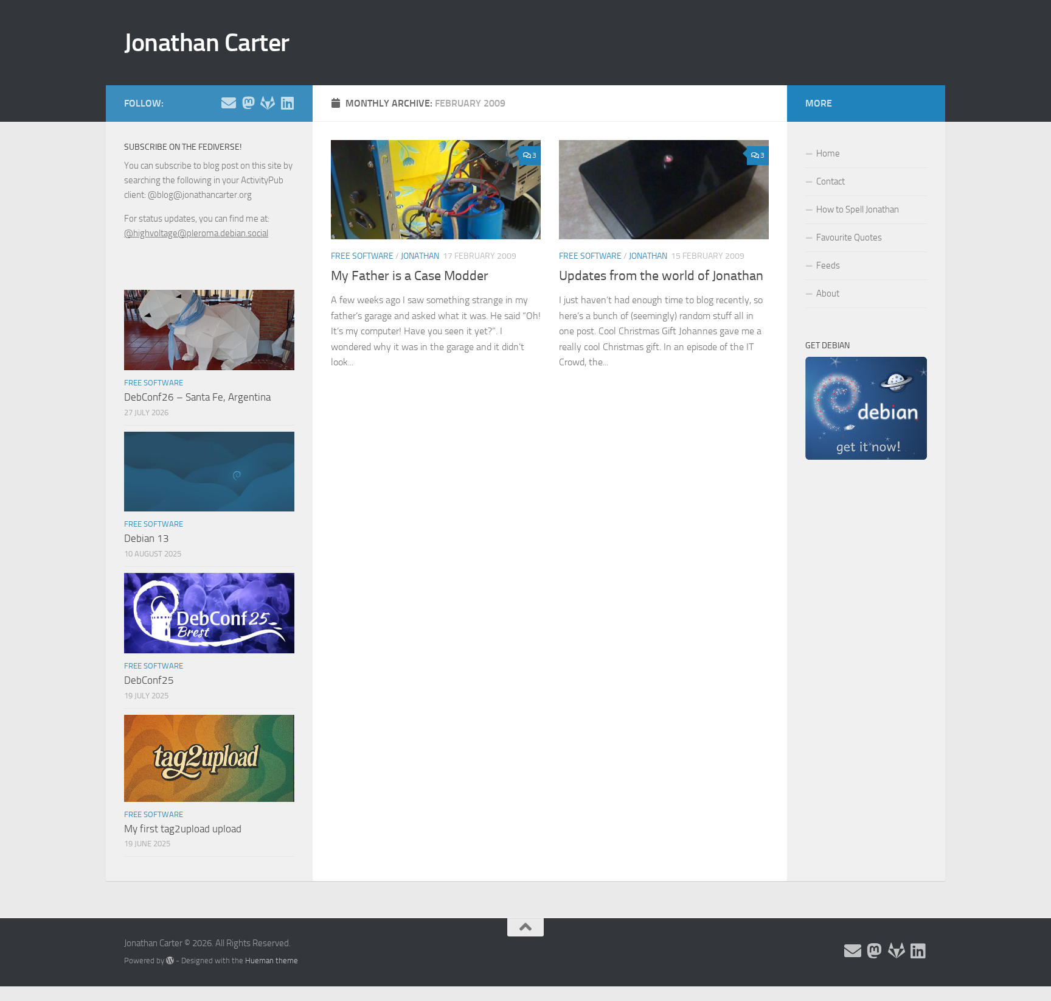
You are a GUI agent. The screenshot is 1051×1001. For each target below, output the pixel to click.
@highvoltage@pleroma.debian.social (196, 233)
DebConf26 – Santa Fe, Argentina (197, 397)
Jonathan (420, 256)
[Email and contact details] (228, 103)
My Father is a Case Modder (409, 276)
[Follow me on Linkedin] (287, 103)
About (827, 293)
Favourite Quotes (849, 237)
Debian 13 (146, 538)
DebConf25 (149, 680)
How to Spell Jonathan (857, 209)
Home (828, 153)
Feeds (828, 265)
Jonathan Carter (207, 42)
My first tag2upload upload (182, 829)
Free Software (362, 256)
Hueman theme (271, 960)
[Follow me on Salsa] (267, 103)
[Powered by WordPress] (170, 960)
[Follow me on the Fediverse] (248, 103)
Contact (830, 181)
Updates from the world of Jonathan (661, 276)
